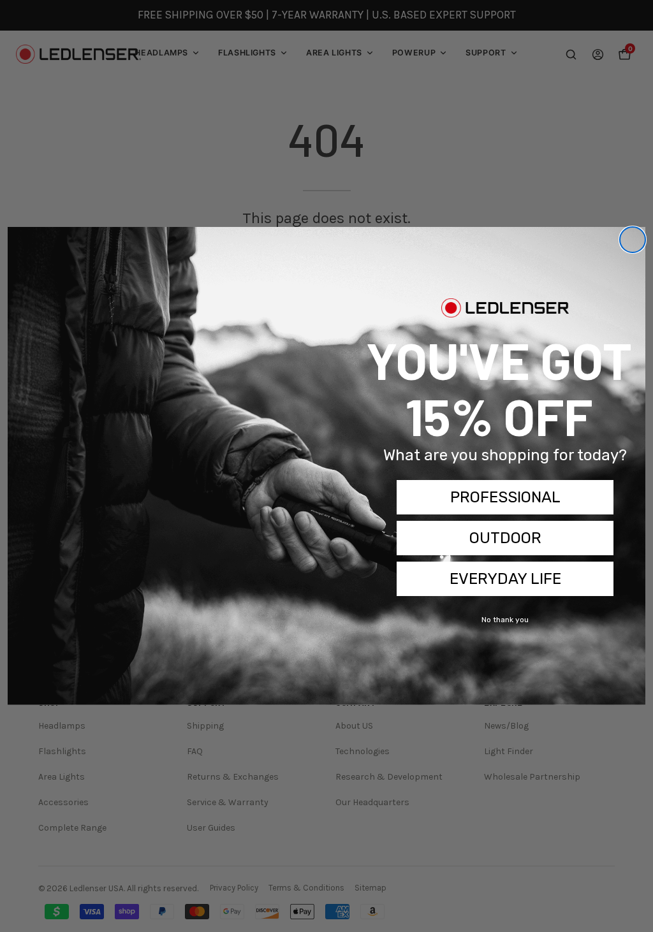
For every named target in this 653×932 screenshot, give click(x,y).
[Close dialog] (632, 239)
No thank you (505, 619)
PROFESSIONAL (505, 497)
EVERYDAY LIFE (505, 579)
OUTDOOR (505, 538)
